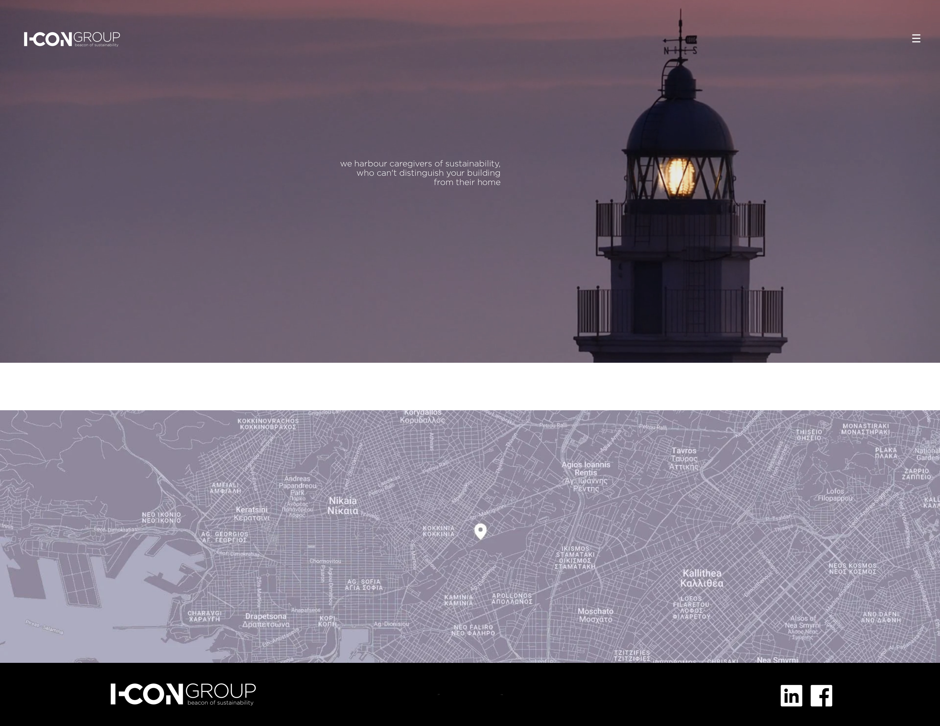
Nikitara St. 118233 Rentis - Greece (438, 694)
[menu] (916, 39)
